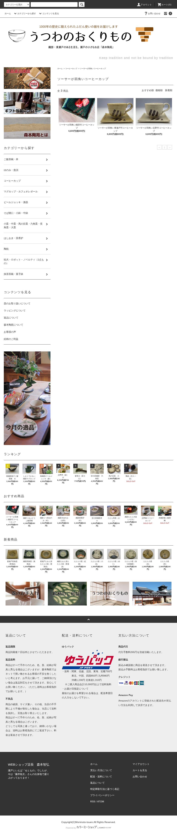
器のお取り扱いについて (17, 303)
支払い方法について (101, 770)
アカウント (146, 4)
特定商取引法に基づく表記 (104, 789)
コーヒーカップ (71, 68)
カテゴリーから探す (26, 13)
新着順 (168, 90)
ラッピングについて (15, 310)
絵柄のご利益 (11, 339)
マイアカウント (141, 764)
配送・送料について (101, 776)
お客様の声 (10, 331)
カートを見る (140, 770)
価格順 (159, 90)
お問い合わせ (154, 13)
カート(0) (166, 4)
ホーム (8, 13)
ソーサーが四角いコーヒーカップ (93, 68)
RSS (92, 801)
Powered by (71, 828)
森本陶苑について (13, 324)
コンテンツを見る (50, 13)
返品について (11, 317)
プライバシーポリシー (102, 795)
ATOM (100, 801)
